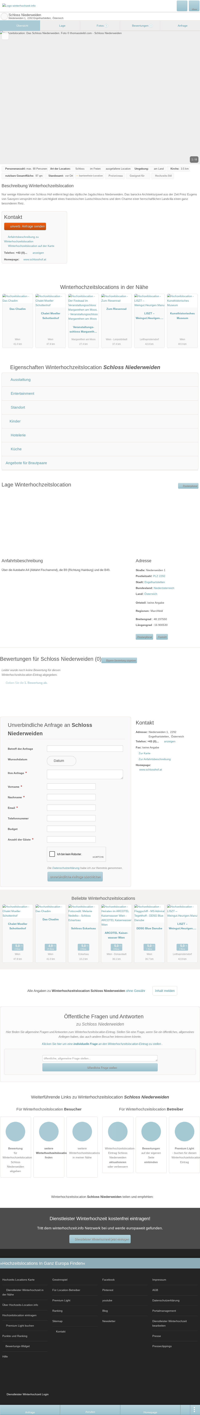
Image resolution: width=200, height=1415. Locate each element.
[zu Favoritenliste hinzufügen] (5, 36)
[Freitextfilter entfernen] (182, 6)
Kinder (15, 421)
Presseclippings (162, 1346)
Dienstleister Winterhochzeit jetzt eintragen (102, 1239)
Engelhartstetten (155, 582)
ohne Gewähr (135, 991)
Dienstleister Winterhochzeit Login (27, 1394)
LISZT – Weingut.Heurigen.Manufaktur (149, 316)
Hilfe (5, 1356)
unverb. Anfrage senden (27, 226)
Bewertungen (141, 25)
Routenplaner (189, 486)
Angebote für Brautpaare (26, 463)
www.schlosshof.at (34, 259)
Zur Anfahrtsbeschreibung (155, 759)
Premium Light (192, 291)
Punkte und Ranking (14, 1336)
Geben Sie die (26, 682)
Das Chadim (18, 308)
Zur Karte (144, 753)
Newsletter (108, 1321)
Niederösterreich (164, 588)
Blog (105, 1310)
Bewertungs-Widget (17, 1346)
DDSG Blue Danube (149, 928)
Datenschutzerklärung (65, 867)
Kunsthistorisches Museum (182, 315)
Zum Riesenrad (116, 308)
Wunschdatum (17, 759)
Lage (61, 25)
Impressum (159, 1279)
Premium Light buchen (20, 1325)
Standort (17, 407)
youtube (107, 1300)
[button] (100, 97)
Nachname (15, 797)
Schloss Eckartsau (83, 928)
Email (12, 807)
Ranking (57, 1310)
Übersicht (22, 25)
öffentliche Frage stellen (101, 1067)
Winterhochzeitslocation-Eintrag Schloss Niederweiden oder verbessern (119, 1157)
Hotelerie (18, 435)
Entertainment (22, 393)
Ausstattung (20, 380)
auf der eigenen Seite (151, 1155)
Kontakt (162, 636)
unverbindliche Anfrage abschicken (75, 877)
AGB (155, 1290)
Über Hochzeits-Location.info (20, 1304)
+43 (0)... (21, 252)
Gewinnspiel (59, 1279)
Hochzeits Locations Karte (18, 1279)
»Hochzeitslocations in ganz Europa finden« (42, 1263)
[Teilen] (185, 1410)
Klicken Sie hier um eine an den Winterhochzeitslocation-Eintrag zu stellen (101, 1044)
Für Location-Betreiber (66, 1290)
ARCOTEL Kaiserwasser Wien (116, 935)
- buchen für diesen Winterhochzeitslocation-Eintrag (185, 1155)
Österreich (150, 593)
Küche (16, 449)
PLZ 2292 (159, 576)
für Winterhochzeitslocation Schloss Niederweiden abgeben (17, 1159)
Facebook (108, 1279)
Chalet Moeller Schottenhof (50, 315)
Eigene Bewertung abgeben (120, 660)
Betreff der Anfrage (20, 748)
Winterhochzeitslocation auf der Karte (30, 245)
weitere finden (50, 1153)
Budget (13, 829)
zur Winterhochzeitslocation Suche (4, 16)
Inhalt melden (165, 991)
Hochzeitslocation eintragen (19, 1315)
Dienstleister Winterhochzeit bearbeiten (169, 1323)
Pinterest (107, 1290)
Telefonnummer (18, 818)
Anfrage (182, 25)
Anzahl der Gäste (19, 839)
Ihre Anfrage (16, 773)
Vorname (14, 786)
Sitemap (57, 1321)
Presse (156, 1336)
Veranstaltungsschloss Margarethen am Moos (84, 330)
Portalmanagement (164, 1310)
